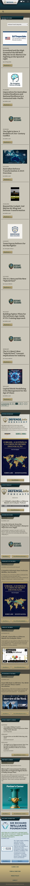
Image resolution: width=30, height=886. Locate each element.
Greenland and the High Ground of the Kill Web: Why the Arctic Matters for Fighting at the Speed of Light (14, 54)
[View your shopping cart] (25, 1)
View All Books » (15, 480)
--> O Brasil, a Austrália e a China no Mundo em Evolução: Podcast (15, 502)
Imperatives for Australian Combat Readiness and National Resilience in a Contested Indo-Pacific (15, 95)
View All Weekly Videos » (20, 667)
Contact (15, 880)
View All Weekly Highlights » (20, 621)
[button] (3, 456)
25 (25, 403)
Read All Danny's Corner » (20, 755)
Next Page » (5, 405)
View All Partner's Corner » (20, 813)
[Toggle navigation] (28, 1)
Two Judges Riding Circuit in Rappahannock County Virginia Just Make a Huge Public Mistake (16, 728)
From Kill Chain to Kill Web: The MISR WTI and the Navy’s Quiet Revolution (15, 684)
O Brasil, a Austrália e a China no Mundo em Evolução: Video (13, 637)
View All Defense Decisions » (20, 556)
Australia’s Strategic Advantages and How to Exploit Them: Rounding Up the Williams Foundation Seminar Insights (15, 835)
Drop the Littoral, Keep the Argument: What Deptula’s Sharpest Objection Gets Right (14, 525)
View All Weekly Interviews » (20, 713)
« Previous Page (6, 403)
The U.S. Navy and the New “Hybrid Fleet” (14, 280)
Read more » (7, 65)
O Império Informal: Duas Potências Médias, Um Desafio (14, 571)
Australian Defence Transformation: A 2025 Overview (13, 171)
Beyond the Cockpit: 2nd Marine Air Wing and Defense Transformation (14, 208)
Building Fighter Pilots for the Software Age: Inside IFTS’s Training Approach (14, 316)
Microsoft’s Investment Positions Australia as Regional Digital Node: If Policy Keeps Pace (14, 770)
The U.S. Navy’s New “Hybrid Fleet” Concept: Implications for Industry (14, 353)
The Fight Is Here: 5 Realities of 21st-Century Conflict (14, 133)
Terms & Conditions (15, 871)
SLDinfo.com (15, 867)
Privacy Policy (15, 875)
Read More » (6, 556)
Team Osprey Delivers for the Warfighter (14, 244)
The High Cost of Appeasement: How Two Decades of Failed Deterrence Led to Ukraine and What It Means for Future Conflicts (16, 747)
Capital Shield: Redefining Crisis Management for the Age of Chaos (15, 391)
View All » (20, 861)
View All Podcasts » (15, 510)
